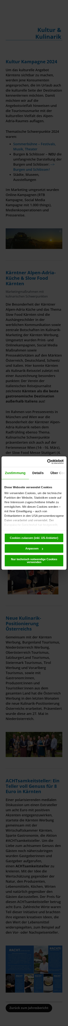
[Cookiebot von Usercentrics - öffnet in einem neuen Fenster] (48, 461)
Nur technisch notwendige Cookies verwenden (34, 561)
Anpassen (32, 548)
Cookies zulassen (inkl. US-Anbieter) (34, 537)
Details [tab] (38, 473)
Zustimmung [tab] (15, 473)
